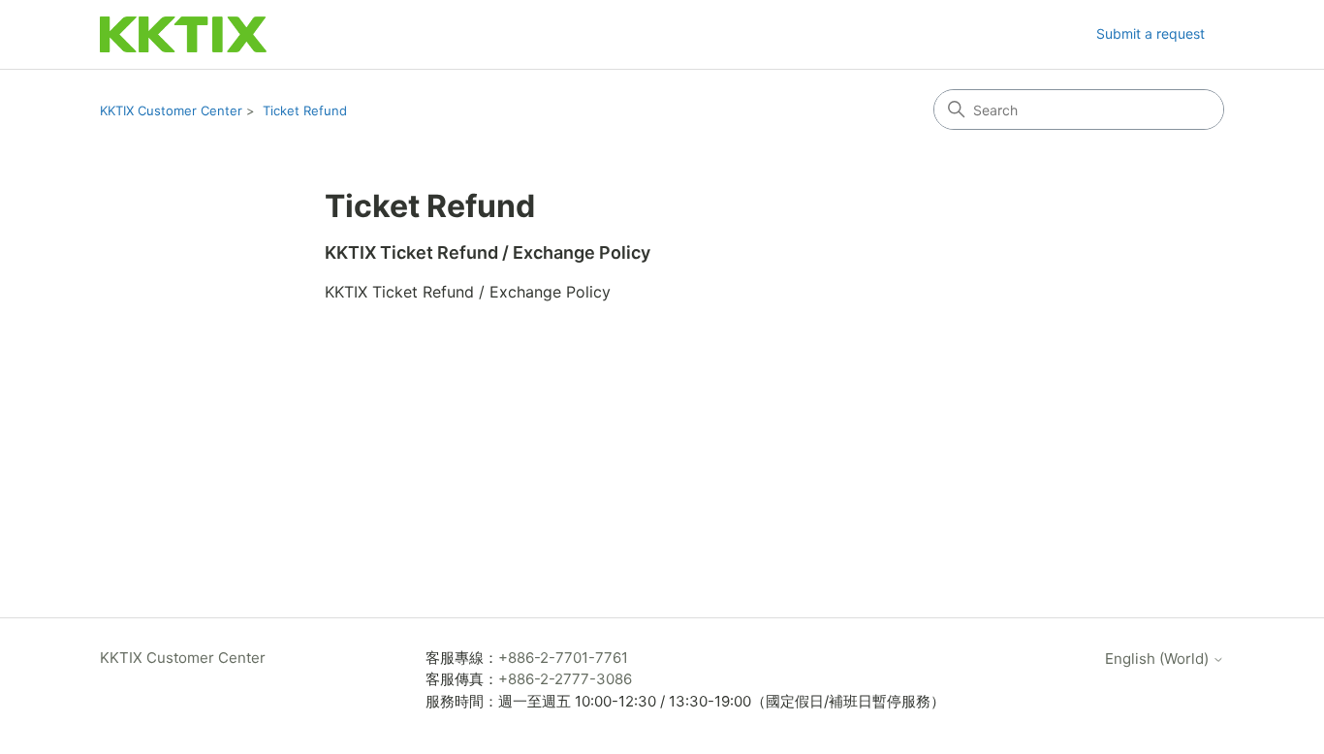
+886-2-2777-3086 (565, 679)
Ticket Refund (305, 110)
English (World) (1159, 658)
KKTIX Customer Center (171, 110)
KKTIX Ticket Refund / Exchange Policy (487, 252)
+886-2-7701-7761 (563, 657)
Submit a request (1150, 33)
